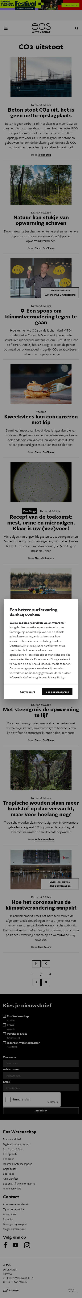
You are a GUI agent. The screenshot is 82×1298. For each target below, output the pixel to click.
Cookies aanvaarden (57, 692)
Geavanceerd (27, 692)
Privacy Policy (56, 677)
